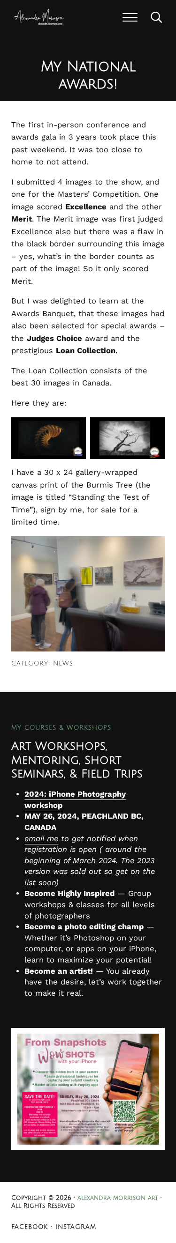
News (63, 663)
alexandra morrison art (117, 1198)
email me (41, 838)
